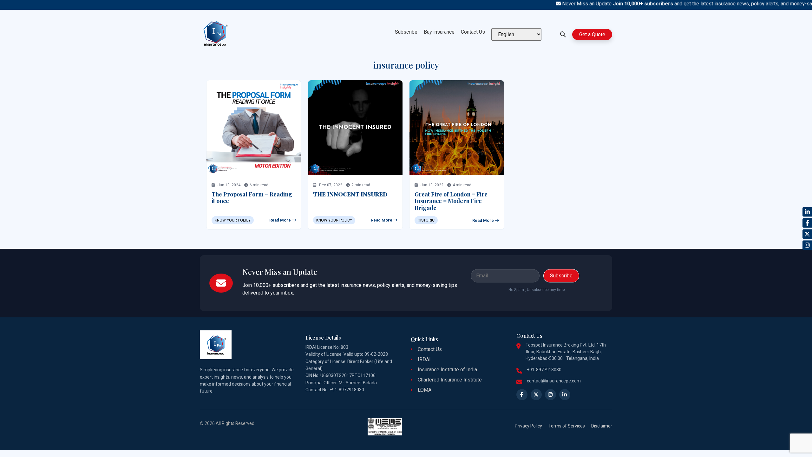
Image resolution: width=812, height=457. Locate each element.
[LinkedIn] (807, 212)
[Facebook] (807, 223)
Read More (280, 220)
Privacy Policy (528, 425)
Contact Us (473, 32)
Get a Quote (592, 34)
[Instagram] (807, 245)
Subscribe (406, 32)
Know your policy (233, 220)
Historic (426, 220)
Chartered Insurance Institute (450, 380)
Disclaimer (601, 425)
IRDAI (424, 359)
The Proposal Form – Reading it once (252, 197)
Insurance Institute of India (447, 370)
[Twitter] (807, 234)
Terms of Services (566, 425)
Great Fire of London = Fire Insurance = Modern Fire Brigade (451, 201)
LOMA (424, 390)
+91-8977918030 (544, 369)
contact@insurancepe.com (554, 380)
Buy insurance (439, 32)
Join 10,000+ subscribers (633, 4)
